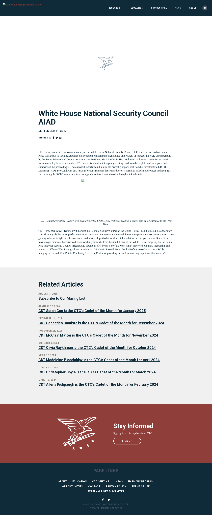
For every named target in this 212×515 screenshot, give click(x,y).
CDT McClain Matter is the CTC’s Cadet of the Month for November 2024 (98, 335)
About (192, 8)
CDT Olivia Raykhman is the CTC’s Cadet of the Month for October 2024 (97, 347)
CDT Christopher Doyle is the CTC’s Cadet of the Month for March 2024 (97, 372)
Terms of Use (141, 486)
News (178, 8)
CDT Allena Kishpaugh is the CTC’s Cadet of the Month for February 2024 (98, 384)
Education (137, 8)
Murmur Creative (111, 508)
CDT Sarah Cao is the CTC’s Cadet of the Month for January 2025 (92, 311)
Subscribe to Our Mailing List (61, 298)
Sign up (127, 441)
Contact (94, 486)
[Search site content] (204, 7)
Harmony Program (141, 481)
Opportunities (72, 486)
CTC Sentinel (159, 8)
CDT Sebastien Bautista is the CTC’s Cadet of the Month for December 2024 (101, 323)
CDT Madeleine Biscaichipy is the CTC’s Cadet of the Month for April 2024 (99, 360)
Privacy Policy (116, 486)
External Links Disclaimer (106, 491)
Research (114, 8)
